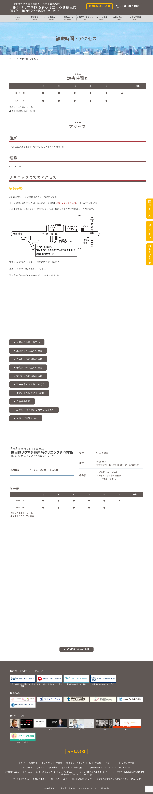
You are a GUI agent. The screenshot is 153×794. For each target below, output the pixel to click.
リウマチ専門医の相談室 (90, 772)
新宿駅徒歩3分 (98, 6)
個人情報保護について (82, 778)
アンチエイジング (123, 767)
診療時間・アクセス (42, 7)
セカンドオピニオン (66, 772)
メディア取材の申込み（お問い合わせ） (29, 778)
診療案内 (51, 18)
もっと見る (75, 751)
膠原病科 (41, 767)
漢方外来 (53, 767)
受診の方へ (68, 18)
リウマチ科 (27, 767)
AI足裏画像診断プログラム (98, 767)
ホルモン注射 (86, 774)
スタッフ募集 (101, 18)
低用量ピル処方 (12, 772)
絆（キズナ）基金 (59, 778)
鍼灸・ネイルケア (44, 772)
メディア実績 (135, 18)
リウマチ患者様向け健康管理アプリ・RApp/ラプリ (119, 778)
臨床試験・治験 (68, 774)
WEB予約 (149, 210)
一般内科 (78, 767)
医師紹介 (34, 18)
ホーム (12, 58)
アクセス (149, 232)
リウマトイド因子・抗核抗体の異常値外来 (125, 772)
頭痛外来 (65, 767)
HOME (17, 18)
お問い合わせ (118, 18)
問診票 (59, 762)
